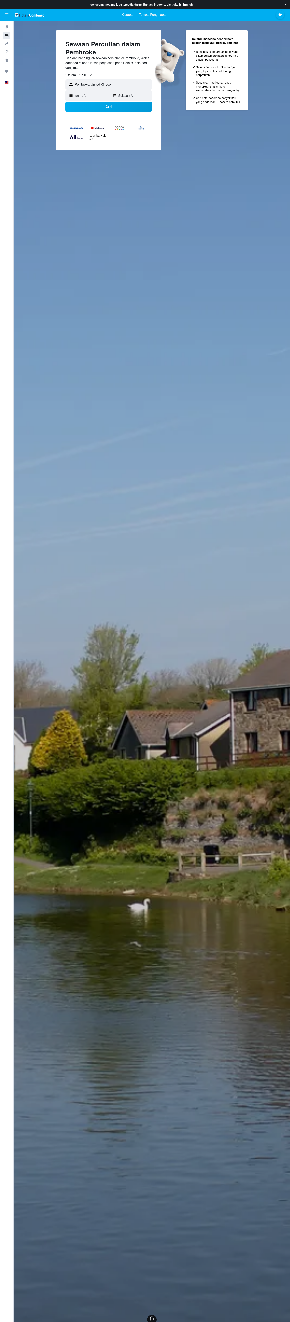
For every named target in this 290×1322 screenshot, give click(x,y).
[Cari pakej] (7, 52)
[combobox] (78, 75)
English (187, 4)
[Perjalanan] (7, 71)
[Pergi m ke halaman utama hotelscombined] (29, 15)
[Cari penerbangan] (7, 27)
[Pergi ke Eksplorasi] (7, 60)
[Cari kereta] (7, 43)
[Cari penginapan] (7, 35)
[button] (285, 4)
